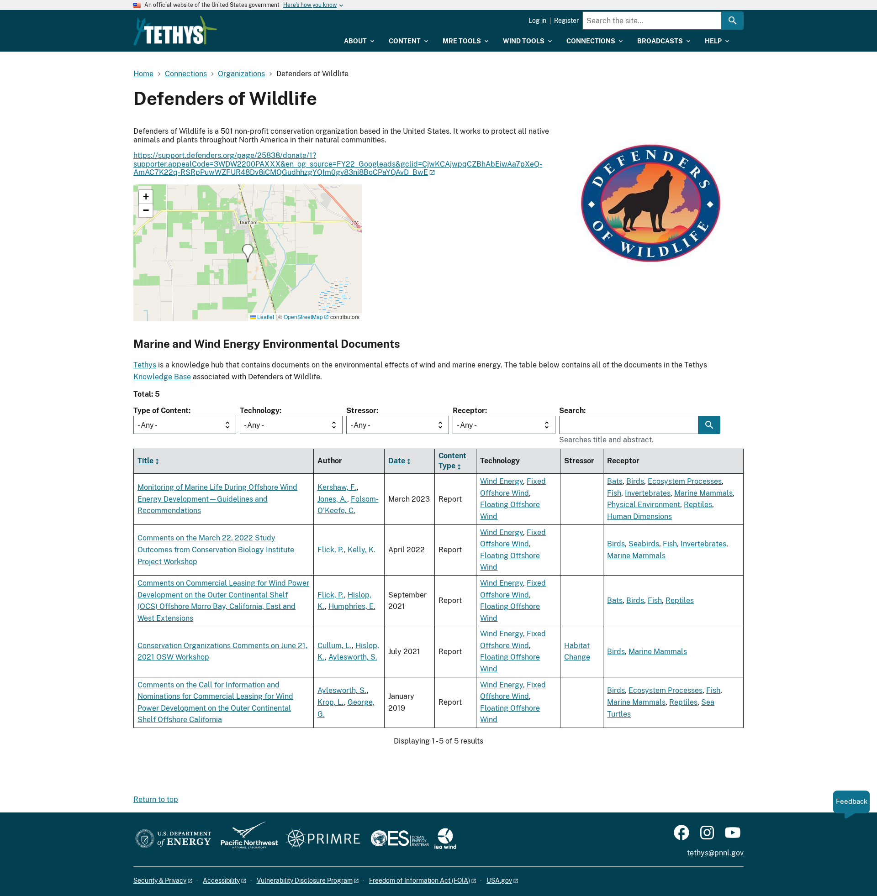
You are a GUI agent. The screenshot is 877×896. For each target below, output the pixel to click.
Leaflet (265, 316)
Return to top (155, 799)
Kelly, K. (361, 549)
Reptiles (698, 504)
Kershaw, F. (337, 487)
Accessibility (221, 880)
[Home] (175, 30)
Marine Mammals (703, 493)
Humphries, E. (351, 606)
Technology (260, 410)
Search (571, 410)
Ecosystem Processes (685, 481)
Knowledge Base (162, 376)
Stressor (361, 410)
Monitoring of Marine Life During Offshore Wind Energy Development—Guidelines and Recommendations (217, 499)
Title (145, 461)
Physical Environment (643, 504)
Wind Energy (501, 481)
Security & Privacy (159, 880)
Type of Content (161, 410)
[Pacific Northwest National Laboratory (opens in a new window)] (245, 839)
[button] (248, 253)
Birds (635, 481)
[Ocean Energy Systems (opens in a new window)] (400, 839)
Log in (537, 20)
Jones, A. (332, 499)
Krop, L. (330, 702)
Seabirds (644, 544)
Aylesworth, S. (352, 657)
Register (566, 20)
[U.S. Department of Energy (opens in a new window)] (173, 839)
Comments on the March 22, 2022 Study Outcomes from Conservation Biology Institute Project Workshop (215, 550)
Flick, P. (330, 549)
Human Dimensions (639, 516)
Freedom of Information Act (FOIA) (419, 880)
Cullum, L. (334, 645)
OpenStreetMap (303, 316)
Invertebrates (648, 493)
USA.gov (499, 880)
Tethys (144, 365)
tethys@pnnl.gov (715, 853)
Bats (615, 481)
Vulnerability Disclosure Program (305, 880)
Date (396, 461)
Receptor (469, 410)
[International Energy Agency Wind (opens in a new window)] (445, 839)
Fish (614, 493)
